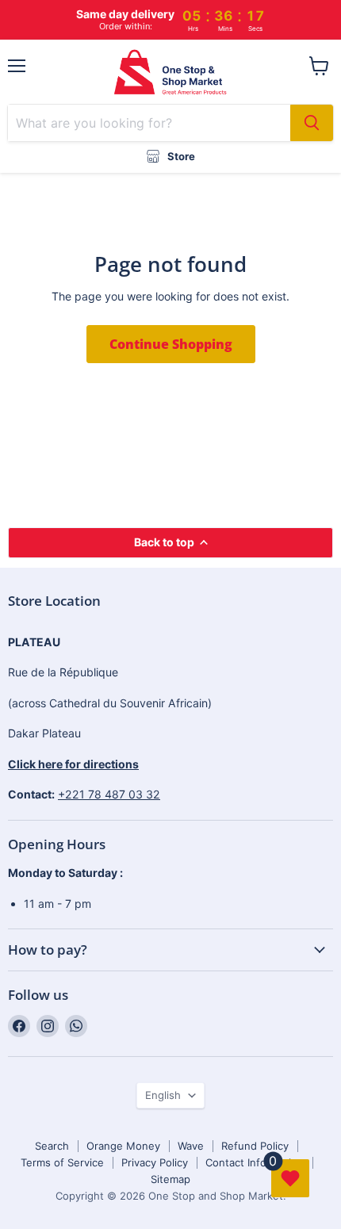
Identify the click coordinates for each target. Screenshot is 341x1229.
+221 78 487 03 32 (109, 794)
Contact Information (254, 1162)
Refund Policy (255, 1145)
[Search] (311, 123)
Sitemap (170, 1179)
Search (52, 1145)
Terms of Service (62, 1162)
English (163, 1095)
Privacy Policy (154, 1162)
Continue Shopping (170, 344)
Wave (191, 1145)
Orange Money (123, 1145)
